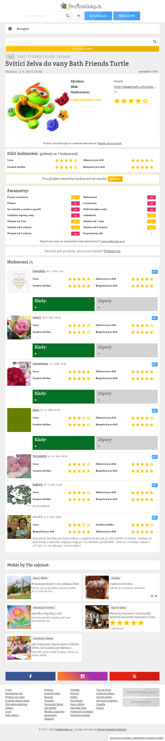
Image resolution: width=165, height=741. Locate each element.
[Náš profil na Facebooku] (30, 676)
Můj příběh (50, 707)
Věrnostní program (106, 700)
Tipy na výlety (103, 689)
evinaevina (40, 363)
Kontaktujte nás (14, 693)
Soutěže (100, 704)
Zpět (10, 56)
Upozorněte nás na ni (113, 241)
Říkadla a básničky (54, 711)
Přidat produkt (84, 48)
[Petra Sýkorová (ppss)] (19, 420)
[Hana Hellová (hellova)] (19, 494)
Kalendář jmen (78, 707)
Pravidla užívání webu (17, 700)
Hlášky (74, 697)
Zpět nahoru (12, 715)
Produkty (35, 56)
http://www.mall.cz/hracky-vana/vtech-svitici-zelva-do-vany (136, 87)
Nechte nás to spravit (110, 143)
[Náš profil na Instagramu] (82, 676)
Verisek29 (39, 456)
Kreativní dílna (52, 693)
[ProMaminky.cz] (82, 6)
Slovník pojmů (104, 697)
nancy (37, 317)
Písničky (74, 693)
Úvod (21, 56)
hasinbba (39, 271)
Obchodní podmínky (16, 704)
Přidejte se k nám (15, 697)
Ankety (100, 707)
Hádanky (49, 718)
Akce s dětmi (77, 704)
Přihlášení (126, 16)
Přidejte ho (112, 251)
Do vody (64, 56)
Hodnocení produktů (81, 711)
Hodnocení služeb (80, 715)
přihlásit (115, 179)
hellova (37, 484)
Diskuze (48, 689)
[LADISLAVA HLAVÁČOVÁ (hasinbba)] (19, 281)
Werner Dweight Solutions (111, 729)
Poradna (49, 700)
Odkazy (9, 707)
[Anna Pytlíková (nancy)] (19, 327)
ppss (36, 410)
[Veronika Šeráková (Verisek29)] (19, 466)
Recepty (48, 697)
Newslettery (141, 702)
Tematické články (53, 704)
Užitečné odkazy (105, 693)
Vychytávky (76, 700)
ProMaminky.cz (63, 729)
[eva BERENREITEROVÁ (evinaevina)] (19, 373)
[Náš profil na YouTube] (134, 676)
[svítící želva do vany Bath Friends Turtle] (38, 107)
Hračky (49, 56)
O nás (8, 689)
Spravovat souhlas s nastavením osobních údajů (136, 737)
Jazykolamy (50, 715)
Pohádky (75, 689)
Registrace (98, 16)
